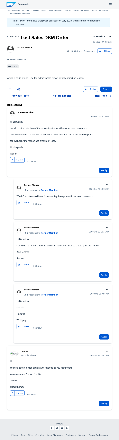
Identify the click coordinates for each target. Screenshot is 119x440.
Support (82, 435)
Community (23, 4)
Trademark (70, 435)
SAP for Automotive (87, 10)
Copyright (40, 435)
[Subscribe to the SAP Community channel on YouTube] (62, 428)
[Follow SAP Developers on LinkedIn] (67, 428)
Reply (104, 170)
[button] (100, 51)
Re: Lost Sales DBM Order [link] (20, 14)
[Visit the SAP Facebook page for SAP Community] (52, 428)
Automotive (12, 66)
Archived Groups (55, 10)
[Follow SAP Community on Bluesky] (57, 428)
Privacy (14, 435)
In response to (42, 190)
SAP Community (13, 10)
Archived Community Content (34, 10)
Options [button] (109, 36)
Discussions (103, 10)
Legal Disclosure (55, 435)
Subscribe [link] (99, 36)
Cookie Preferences (98, 435)
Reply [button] (106, 89)
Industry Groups (71, 10)
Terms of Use (27, 435)
